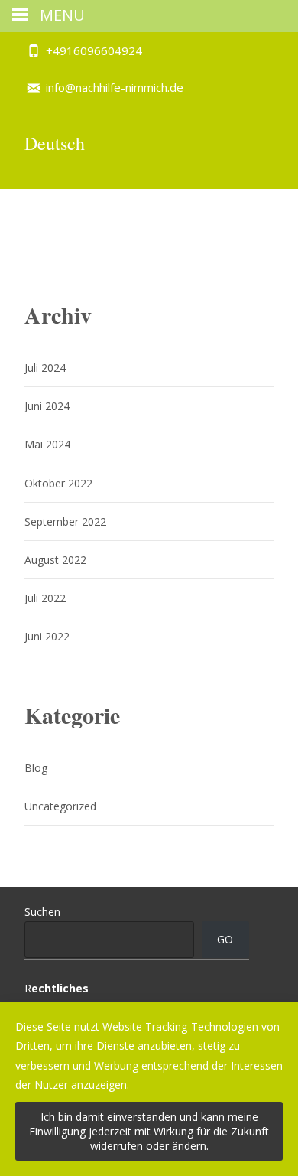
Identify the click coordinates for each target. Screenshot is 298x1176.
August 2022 (55, 559)
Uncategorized (60, 806)
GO (225, 939)
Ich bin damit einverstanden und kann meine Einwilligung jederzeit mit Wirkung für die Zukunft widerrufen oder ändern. (149, 1131)
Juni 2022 (47, 636)
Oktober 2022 (58, 483)
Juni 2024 (47, 406)
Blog (35, 768)
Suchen (42, 911)
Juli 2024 (45, 367)
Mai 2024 (47, 444)
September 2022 (65, 521)
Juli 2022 (45, 598)
